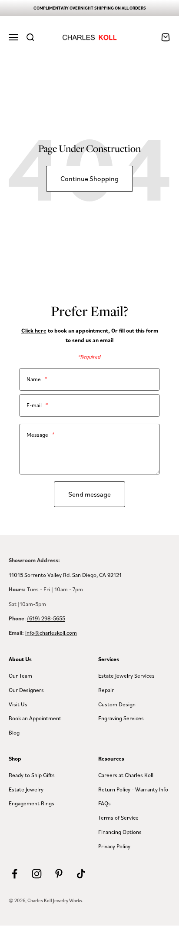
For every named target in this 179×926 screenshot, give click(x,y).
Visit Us (18, 704)
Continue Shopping (89, 178)
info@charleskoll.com (51, 632)
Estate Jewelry (26, 789)
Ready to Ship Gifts (32, 774)
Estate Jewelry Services (126, 675)
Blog (14, 732)
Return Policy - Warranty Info (133, 789)
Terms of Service (118, 817)
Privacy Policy (114, 846)
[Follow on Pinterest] (59, 874)
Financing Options (120, 831)
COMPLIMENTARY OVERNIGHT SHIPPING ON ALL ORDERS (89, 8)
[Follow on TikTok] (81, 874)
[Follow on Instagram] (37, 874)
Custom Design (117, 704)
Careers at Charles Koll (125, 774)
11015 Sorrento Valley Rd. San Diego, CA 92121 (65, 574)
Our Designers (26, 689)
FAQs (104, 803)
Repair (106, 689)
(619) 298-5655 (46, 618)
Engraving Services (121, 718)
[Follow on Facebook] (14, 874)
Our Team (20, 675)
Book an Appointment (35, 718)
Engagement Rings (31, 803)
